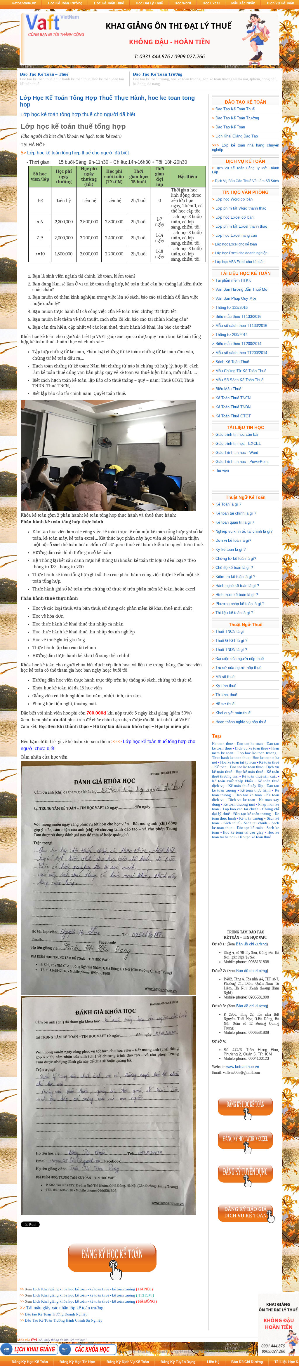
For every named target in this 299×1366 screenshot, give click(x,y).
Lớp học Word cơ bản (234, 199)
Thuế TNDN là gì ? (231, 649)
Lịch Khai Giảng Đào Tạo (236, 136)
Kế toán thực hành (255, 790)
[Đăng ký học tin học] (245, 1152)
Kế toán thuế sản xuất (259, 776)
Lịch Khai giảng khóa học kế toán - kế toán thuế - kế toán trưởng (84, 1289)
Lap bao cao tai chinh (240, 809)
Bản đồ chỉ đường (251, 944)
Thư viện (222, 470)
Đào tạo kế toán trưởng (252, 813)
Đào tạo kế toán (250, 827)
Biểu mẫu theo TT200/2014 (238, 344)
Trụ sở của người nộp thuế (238, 667)
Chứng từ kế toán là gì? (235, 558)
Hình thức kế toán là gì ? (236, 595)
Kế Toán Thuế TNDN (233, 407)
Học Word (183, 3)
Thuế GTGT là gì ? (231, 640)
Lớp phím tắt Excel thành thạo (241, 226)
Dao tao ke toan (250, 743)
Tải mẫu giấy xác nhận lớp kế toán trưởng (64, 1307)
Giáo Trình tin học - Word (236, 452)
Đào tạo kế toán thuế (254, 837)
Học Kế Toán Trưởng (65, 3)
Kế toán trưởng (251, 818)
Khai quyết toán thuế (233, 713)
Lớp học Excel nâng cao (236, 235)
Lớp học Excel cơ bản (234, 217)
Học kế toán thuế (249, 771)
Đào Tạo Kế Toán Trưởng (237, 118)
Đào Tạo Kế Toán (230, 127)
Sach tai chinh (255, 823)
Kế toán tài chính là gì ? (235, 513)
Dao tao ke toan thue (246, 767)
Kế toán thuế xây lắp (245, 785)
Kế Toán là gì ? (228, 504)
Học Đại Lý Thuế (149, 3)
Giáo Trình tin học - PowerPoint (242, 461)
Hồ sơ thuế (224, 704)
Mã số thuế (224, 677)
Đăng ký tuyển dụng (178, 1362)
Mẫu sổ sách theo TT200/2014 (241, 353)
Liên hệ (213, 1362)
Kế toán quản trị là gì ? (234, 522)
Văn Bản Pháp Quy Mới (235, 298)
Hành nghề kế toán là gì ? (237, 585)
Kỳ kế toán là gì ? (230, 549)
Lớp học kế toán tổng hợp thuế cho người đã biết (78, 152)
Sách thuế (231, 823)
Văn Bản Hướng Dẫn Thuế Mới (242, 289)
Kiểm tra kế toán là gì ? (235, 576)
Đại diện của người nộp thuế (239, 658)
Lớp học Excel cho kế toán (236, 244)
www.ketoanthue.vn (242, 1066)
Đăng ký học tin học (77, 1362)
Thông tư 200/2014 (231, 334)
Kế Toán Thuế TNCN (233, 398)
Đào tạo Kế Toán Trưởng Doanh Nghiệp (56, 1314)
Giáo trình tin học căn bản (237, 434)
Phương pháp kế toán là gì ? (239, 604)
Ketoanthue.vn (24, 3)
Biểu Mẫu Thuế (228, 389)
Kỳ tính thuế (225, 686)
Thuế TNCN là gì (229, 631)
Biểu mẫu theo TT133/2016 (238, 316)
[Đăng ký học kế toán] (112, 1278)
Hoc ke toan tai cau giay (243, 832)
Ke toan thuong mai (239, 804)
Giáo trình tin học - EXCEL (238, 443)
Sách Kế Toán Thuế (232, 362)
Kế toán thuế (269, 762)
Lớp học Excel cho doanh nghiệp (241, 253)
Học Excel (211, 3)
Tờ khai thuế (226, 695)
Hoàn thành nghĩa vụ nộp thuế (240, 722)
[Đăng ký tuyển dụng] (245, 1186)
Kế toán (220, 767)
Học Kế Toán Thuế (109, 3)
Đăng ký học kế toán (30, 1362)
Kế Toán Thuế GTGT (233, 416)
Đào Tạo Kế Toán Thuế (235, 109)
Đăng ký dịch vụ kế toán (128, 1362)
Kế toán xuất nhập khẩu (232, 781)
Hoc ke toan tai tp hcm (238, 762)
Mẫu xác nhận (243, 3)
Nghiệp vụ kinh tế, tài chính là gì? (243, 531)
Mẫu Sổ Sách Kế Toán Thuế (239, 380)
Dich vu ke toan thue (251, 748)
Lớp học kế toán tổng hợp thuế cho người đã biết (77, 114)
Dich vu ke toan (241, 799)
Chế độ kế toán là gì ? (234, 567)
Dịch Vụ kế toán (280, 3)
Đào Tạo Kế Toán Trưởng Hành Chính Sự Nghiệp (63, 1320)
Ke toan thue (222, 743)
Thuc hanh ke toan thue (230, 757)
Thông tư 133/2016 (231, 307)
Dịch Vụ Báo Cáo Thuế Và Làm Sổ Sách (247, 181)
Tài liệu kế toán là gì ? (234, 613)
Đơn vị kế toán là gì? (233, 540)
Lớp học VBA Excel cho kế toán (240, 262)
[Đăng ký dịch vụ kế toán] (245, 1225)
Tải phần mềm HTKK (233, 280)
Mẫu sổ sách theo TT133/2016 (241, 325)
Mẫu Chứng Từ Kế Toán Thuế (240, 371)
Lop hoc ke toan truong (257, 753)
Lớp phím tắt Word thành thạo (240, 208)
